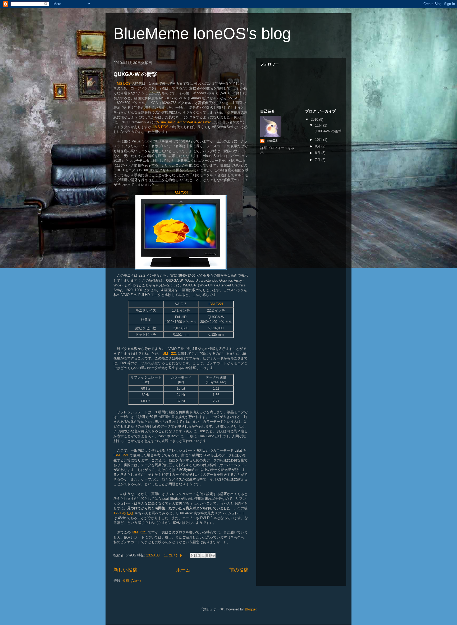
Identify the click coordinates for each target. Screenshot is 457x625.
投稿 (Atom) (131, 581)
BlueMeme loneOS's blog (202, 33)
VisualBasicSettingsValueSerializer (184, 122)
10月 (319, 140)
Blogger (250, 609)
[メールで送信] (192, 555)
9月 (318, 146)
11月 (319, 125)
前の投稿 (238, 570)
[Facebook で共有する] (208, 555)
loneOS (272, 141)
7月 (318, 160)
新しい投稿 (125, 570)
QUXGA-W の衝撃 (135, 74)
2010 (315, 120)
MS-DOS (124, 84)
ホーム (183, 570)
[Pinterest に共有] (213, 555)
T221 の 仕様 (123, 513)
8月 (318, 153)
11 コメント (173, 555)
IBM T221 (181, 193)
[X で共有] (202, 555)
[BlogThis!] (197, 555)
